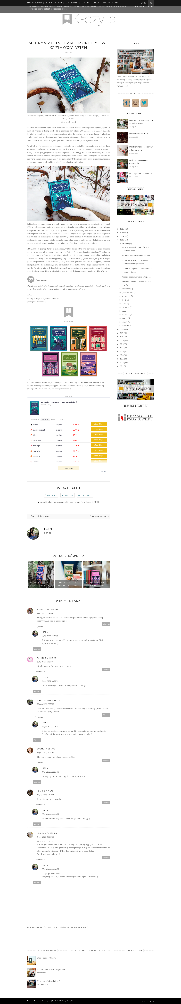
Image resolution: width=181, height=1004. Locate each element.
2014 (122, 359)
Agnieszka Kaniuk (47, 658)
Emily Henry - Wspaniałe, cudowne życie (139, 161)
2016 (122, 351)
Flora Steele (66, 121)
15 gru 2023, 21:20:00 (50, 726)
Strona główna (34, 3)
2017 (121, 348)
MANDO (95, 502)
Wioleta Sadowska (48, 609)
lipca (124, 303)
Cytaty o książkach (112, 3)
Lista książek (72, 3)
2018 (121, 344)
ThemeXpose (46, 1001)
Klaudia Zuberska (47, 833)
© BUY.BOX (103, 471)
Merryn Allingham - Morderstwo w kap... (96, 584)
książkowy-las (45, 791)
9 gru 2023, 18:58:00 (50, 681)
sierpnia (125, 300)
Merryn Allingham (35, 115)
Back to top (146, 1001)
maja (124, 311)
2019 (122, 340)
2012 (121, 366)
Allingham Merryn (52, 502)
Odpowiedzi (39, 626)
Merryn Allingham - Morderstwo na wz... (68, 584)
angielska (65, 502)
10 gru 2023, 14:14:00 (45, 795)
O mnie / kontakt (54, 3)
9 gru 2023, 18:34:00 (50, 636)
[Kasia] (48, 529)
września (126, 296)
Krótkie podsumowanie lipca (140, 173)
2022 (122, 329)
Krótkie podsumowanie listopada (136, 277)
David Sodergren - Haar (138, 133)
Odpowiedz (106, 624)
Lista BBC (86, 3)
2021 (121, 333)
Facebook (52, 495)
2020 (122, 337)
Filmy (96, 3)
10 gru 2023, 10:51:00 (45, 752)
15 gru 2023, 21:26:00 (50, 869)
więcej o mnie (123, 86)
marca (125, 318)
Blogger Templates (68, 1001)
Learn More (138, 6)
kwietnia (126, 314)
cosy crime (75, 502)
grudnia (125, 243)
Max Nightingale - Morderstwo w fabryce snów (141, 148)
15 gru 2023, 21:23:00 (50, 814)
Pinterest (87, 495)
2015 (121, 355)
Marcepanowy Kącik (48, 700)
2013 (122, 362)
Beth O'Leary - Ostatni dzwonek (136, 255)
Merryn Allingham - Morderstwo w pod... (40, 584)
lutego (125, 322)
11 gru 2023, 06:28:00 (45, 837)
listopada (126, 289)
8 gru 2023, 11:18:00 (44, 662)
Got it (150, 6)
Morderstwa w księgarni (91, 130)
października (127, 292)
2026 (122, 229)
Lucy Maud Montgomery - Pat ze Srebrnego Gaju (141, 122)
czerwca (125, 307)
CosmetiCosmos (46, 749)
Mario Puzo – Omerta (46, 958)
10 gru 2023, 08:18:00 (45, 704)
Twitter (69, 495)
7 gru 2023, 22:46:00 (45, 613)
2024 (122, 236)
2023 (122, 240)
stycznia (125, 325)
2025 (122, 232)
